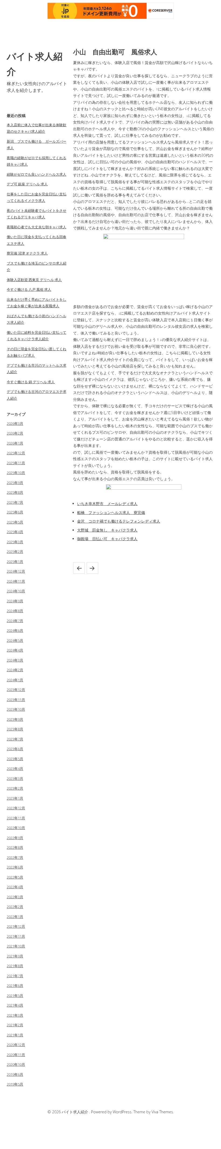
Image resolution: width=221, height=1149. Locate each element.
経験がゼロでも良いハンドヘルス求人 (36, 174)
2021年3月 (15, 1015)
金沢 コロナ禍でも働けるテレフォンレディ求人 (118, 521)
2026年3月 (15, 423)
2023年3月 (15, 778)
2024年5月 (15, 640)
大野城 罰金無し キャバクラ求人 (107, 530)
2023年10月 (16, 709)
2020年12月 (16, 1044)
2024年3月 (15, 660)
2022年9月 (15, 837)
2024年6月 (15, 630)
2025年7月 (15, 502)
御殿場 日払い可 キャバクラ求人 (107, 538)
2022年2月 (15, 906)
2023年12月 (16, 689)
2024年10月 (16, 591)
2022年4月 (15, 886)
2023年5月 (15, 758)
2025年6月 (15, 512)
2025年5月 (15, 522)
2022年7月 (15, 857)
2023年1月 (15, 798)
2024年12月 (16, 571)
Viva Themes (162, 1111)
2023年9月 (15, 719)
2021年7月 (15, 975)
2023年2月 (15, 788)
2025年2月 (15, 551)
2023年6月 (15, 748)
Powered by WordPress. (112, 1111)
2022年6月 (15, 867)
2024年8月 (15, 610)
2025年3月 (15, 541)
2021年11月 (16, 936)
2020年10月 (16, 1064)
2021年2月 (15, 1025)
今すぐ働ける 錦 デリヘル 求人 (31, 381)
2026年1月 (15, 443)
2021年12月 (16, 926)
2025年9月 (15, 482)
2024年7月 (15, 620)
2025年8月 (15, 492)
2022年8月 (15, 847)
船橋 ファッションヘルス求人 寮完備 (111, 512)
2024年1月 (15, 679)
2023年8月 (15, 729)
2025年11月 (16, 462)
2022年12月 (16, 808)
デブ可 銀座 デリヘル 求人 (27, 184)
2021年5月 (15, 995)
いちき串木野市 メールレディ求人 (107, 503)
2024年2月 (15, 669)
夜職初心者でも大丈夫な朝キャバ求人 (36, 227)
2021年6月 (15, 985)
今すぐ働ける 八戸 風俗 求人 (29, 289)
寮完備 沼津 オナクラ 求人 (27, 253)
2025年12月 (16, 452)
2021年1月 (15, 1035)
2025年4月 (15, 531)
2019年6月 (15, 1074)
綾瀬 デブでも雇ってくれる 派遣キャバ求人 (79, 568)
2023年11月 (16, 699)
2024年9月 (15, 601)
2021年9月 (15, 956)
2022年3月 (15, 896)
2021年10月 (16, 946)
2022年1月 (15, 916)
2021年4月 (15, 1005)
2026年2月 (15, 433)
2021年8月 (15, 965)
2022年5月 (15, 877)
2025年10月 (16, 472)
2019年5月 (15, 1084)
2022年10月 (16, 827)
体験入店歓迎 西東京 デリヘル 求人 (34, 279)
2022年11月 (16, 818)
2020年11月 (16, 1054)
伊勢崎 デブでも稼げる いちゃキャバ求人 (92, 568)
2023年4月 (15, 768)
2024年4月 (15, 650)
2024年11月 (16, 581)
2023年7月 (15, 739)
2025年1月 (15, 561)
